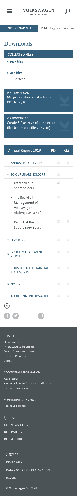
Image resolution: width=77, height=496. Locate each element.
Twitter (16, 432)
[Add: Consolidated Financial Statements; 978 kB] (58, 268)
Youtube (17, 439)
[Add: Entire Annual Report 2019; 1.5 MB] (68, 163)
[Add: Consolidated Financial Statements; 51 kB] (68, 268)
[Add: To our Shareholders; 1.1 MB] (58, 174)
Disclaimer (14, 462)
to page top (7, 306)
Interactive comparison (19, 347)
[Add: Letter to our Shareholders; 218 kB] (58, 182)
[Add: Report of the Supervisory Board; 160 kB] (58, 222)
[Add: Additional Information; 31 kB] (68, 296)
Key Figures (11, 379)
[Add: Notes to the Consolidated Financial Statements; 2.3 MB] (58, 284)
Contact (9, 361)
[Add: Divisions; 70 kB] (68, 240)
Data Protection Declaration (28, 470)
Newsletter (19, 425)
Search (67, 14)
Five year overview (16, 388)
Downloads (11, 342)
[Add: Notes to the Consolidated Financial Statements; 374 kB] (68, 284)
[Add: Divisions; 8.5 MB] (58, 240)
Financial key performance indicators (28, 383)
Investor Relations (15, 356)
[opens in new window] (38, 12)
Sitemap (12, 454)
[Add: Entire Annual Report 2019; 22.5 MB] (58, 163)
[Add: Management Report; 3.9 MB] (58, 252)
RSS (13, 418)
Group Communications (19, 351)
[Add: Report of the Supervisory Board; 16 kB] (68, 222)
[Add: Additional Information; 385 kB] (58, 296)
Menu (9, 14)
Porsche (19, 79)
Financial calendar (15, 406)
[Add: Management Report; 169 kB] (68, 252)
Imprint (12, 478)
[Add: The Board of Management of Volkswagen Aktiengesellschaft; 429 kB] (58, 197)
